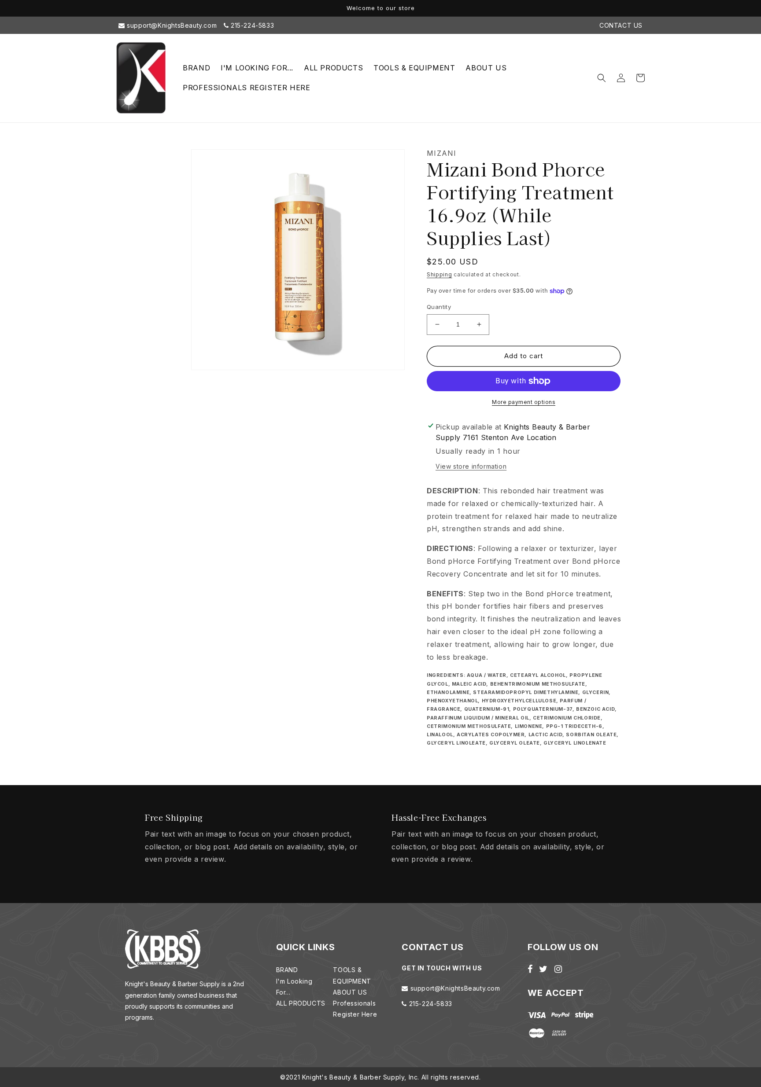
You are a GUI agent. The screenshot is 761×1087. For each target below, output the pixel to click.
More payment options (523, 402)
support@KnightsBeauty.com (171, 25)
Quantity (439, 306)
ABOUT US (350, 992)
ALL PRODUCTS (300, 1003)
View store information (471, 466)
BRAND (287, 969)
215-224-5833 (251, 25)
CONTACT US (621, 25)
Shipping (439, 274)
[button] (601, 78)
